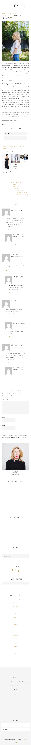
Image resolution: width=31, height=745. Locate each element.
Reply (7, 229)
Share (16, 146)
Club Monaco (15, 609)
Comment (5, 399)
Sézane (15, 642)
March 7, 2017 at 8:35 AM (18, 277)
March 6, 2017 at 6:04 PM (16, 301)
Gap (15, 613)
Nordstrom (15, 631)
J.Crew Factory (15, 620)
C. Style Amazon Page (15, 599)
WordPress (27, 741)
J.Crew (15, 617)
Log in (15, 742)
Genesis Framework (19, 741)
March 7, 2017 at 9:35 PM (18, 369)
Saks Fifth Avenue (15, 638)
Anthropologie (15, 602)
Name (4, 417)
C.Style (15, 5)
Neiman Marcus (15, 628)
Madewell (15, 624)
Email (4, 425)
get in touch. (15, 685)
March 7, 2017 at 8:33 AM (18, 236)
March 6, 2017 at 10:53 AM (16, 256)
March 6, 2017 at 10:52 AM (16, 210)
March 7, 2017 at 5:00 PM (16, 345)
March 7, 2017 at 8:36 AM (19, 323)
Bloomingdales (15, 606)
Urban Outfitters (15, 649)
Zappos (15, 653)
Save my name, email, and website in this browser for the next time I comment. (14, 436)
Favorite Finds (5, 13)
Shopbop (16, 646)
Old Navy (15, 635)
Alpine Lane (24, 739)
